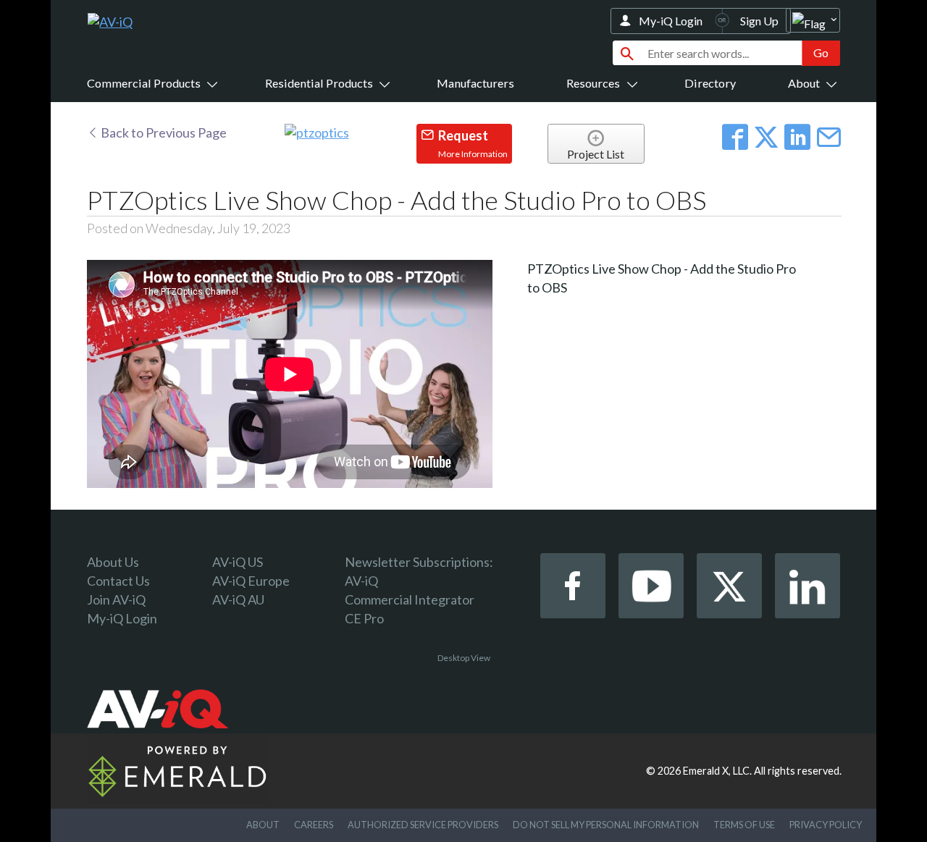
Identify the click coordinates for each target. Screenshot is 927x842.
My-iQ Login (670, 21)
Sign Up (759, 21)
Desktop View (463, 657)
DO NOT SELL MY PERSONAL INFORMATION (606, 824)
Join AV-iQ (116, 599)
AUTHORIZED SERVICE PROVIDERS (423, 824)
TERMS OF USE (744, 824)
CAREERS (313, 824)
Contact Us (118, 581)
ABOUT (263, 824)
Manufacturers (475, 83)
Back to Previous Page (162, 132)
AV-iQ (361, 581)
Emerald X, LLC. (717, 771)
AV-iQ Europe (251, 581)
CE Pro (364, 618)
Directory (710, 83)
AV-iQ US (237, 562)
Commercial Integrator (409, 599)
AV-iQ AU (238, 599)
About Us (113, 562)
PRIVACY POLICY (825, 824)
